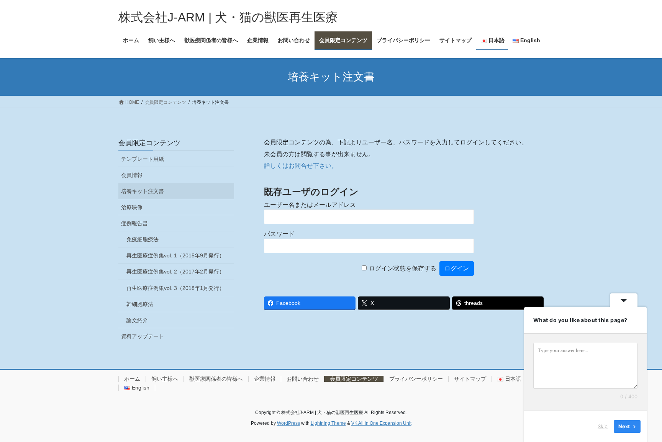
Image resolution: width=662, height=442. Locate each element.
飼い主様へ (164, 379)
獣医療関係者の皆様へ (216, 379)
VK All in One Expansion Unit (381, 423)
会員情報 (132, 175)
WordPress (288, 423)
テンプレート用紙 (142, 159)
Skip (603, 426)
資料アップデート (142, 336)
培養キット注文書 (142, 191)
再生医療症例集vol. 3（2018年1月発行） (175, 288)
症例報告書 (134, 223)
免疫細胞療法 (142, 239)
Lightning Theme (328, 423)
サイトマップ (470, 379)
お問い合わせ (303, 379)
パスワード (279, 234)
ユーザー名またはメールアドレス (310, 204)
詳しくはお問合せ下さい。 (301, 165)
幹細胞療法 (139, 304)
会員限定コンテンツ (149, 143)
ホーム (132, 379)
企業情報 (264, 379)
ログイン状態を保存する (402, 268)
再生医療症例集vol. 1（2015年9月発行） (175, 255)
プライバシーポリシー (416, 379)
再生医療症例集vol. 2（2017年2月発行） (175, 271)
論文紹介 (137, 320)
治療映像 (132, 207)
